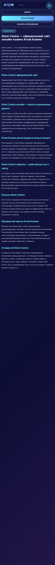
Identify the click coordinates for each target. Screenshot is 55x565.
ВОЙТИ (27, 12)
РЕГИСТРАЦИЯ (27, 18)
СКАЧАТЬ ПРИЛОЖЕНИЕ (27, 24)
